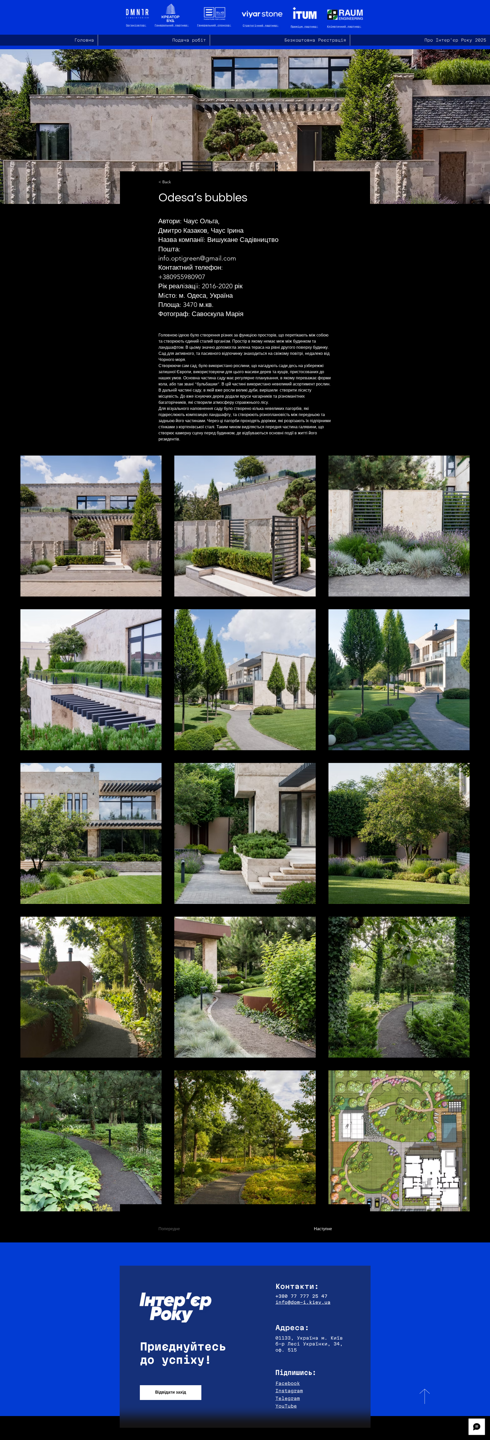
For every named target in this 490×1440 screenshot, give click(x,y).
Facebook (287, 1383)
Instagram (289, 1390)
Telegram (287, 1398)
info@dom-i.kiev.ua (302, 1302)
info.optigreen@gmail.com (197, 258)
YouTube (286, 1406)
